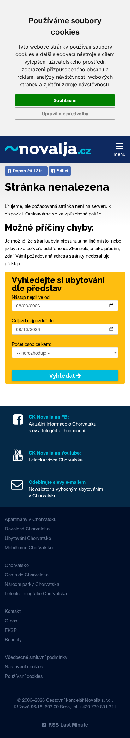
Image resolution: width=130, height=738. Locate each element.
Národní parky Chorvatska (32, 584)
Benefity (13, 639)
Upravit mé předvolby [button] (65, 113)
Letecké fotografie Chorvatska (36, 593)
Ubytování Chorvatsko (28, 538)
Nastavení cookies (24, 666)
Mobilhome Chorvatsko (29, 547)
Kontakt (13, 611)
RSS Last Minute (68, 724)
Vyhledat (62, 375)
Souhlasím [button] (65, 100)
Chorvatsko (17, 565)
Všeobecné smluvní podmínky (36, 657)
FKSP (11, 629)
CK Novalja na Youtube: (55, 452)
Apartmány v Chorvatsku (30, 519)
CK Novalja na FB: (49, 416)
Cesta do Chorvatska (27, 574)
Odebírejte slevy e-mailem (57, 481)
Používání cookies (24, 675)
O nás (11, 620)
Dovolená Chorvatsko (27, 528)
